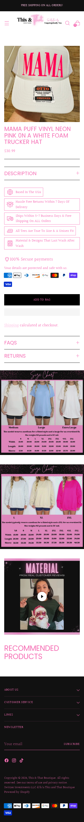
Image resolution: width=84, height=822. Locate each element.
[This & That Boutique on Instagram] (14, 761)
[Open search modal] (67, 23)
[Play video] (42, 596)
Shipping (11, 325)
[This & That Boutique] (39, 23)
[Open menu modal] (6, 23)
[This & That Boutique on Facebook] (7, 761)
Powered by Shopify (17, 792)
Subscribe (72, 744)
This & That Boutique (42, 778)
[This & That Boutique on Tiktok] (22, 761)
